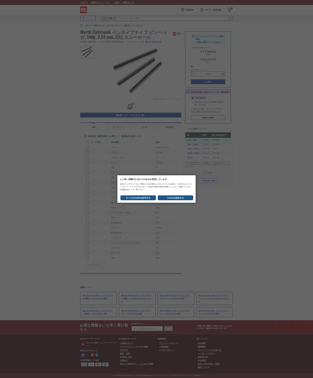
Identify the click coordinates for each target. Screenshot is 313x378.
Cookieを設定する (175, 197)
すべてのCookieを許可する (138, 197)
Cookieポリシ (125, 189)
